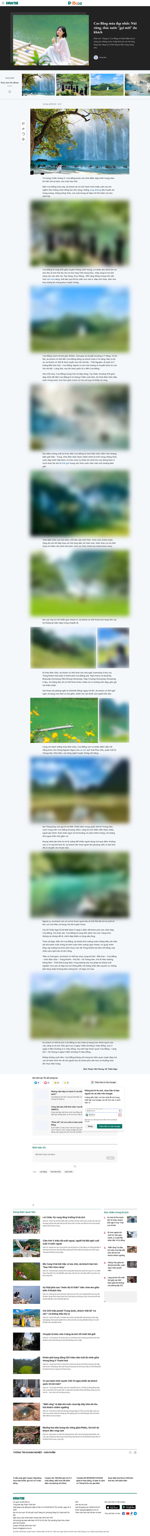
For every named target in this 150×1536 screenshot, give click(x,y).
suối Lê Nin (68, 1172)
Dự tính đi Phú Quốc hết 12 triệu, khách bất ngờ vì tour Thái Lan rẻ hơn (115, 1221)
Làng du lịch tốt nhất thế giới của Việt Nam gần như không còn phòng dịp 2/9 (116, 1281)
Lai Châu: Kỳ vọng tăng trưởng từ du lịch (64, 1217)
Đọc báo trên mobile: (115, 1502)
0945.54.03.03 (94, 1507)
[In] (23, 139)
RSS (76, 1502)
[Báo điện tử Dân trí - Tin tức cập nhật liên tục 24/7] (12, 3)
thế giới (65, 463)
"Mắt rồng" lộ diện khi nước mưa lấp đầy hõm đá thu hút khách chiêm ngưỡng (70, 1406)
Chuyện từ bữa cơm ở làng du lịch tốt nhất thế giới (69, 1334)
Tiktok (131, 1513)
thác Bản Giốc (56, 1172)
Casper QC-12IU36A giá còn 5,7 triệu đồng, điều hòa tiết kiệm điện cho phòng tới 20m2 (58, 1480)
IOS (113, 1507)
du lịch (83, 750)
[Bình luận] (23, 123)
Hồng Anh (102, 57)
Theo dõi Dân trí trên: (112, 1513)
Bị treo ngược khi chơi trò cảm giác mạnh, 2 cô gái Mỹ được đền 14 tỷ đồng (116, 1236)
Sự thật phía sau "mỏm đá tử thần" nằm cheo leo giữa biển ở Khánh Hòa (71, 1289)
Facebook (123, 1513)
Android (129, 1507)
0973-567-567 (47, 1518)
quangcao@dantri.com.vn (89, 1510)
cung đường (95, 190)
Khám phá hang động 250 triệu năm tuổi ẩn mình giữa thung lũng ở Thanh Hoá (71, 1359)
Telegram (135, 1513)
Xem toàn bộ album (10, 82)
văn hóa (50, 279)
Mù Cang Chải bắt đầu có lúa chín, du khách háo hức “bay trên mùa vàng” (70, 1265)
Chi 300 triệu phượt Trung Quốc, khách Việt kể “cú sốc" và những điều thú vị (69, 1312)
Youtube (127, 1513)
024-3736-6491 (27, 1518)
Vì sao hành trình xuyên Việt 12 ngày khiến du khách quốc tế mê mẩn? (70, 1382)
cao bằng (43, 1172)
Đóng (90, 1126)
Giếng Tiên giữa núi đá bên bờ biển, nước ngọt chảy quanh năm (116, 1266)
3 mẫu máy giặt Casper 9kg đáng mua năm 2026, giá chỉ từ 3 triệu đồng (27, 1480)
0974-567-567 (30, 1526)
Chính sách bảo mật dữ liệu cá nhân (88, 1512)
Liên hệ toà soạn (81, 1504)
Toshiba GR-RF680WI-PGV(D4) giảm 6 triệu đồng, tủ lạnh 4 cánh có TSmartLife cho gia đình (90, 1480)
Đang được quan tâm (24, 1212)
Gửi (110, 1158)
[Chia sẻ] (23, 128)
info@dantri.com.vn (24, 1528)
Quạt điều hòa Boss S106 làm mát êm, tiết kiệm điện (120, 1479)
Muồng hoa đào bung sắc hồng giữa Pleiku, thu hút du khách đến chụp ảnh (71, 1429)
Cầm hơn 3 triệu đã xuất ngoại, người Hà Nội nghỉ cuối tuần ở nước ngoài (71, 1242)
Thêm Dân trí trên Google (105, 1082)
